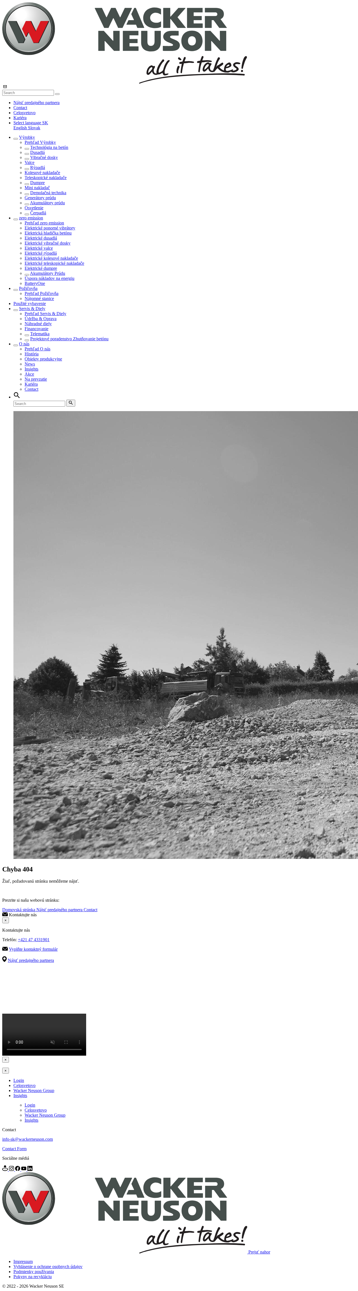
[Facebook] (18, 1169)
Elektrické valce (39, 248)
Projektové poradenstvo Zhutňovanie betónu (69, 338)
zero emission (31, 217)
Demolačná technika (48, 192)
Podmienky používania (33, 1271)
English (20, 127)
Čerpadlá (38, 212)
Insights (31, 369)
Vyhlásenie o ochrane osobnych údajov (48, 1266)
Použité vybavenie (29, 303)
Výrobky (27, 137)
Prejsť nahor (259, 1252)
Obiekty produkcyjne (43, 359)
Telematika (40, 333)
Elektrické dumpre (41, 268)
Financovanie (36, 328)
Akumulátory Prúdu (47, 273)
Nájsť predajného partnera (36, 102)
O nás (24, 343)
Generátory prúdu (40, 197)
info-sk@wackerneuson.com (27, 1139)
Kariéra (20, 117)
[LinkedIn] (29, 1169)
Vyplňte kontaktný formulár (33, 949)
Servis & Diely (32, 308)
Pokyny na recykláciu (32, 1276)
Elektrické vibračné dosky (47, 243)
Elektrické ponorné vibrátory (50, 228)
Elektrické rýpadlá (41, 253)
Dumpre (37, 182)
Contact (20, 107)
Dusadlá (37, 152)
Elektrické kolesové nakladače (51, 258)
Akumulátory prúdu (47, 202)
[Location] (5, 1169)
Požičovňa (28, 288)
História (32, 354)
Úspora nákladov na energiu (49, 278)
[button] (30, 122)
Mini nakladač (37, 187)
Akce (29, 374)
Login (18, 1080)
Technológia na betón (49, 147)
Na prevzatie (36, 379)
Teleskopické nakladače (46, 177)
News (30, 364)
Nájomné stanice (39, 298)
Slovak (34, 127)
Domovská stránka (19, 909)
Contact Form (14, 1148)
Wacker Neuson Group (33, 1090)
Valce (29, 162)
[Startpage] (124, 82)
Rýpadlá (37, 167)
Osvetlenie (34, 207)
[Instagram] (12, 1169)
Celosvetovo (24, 112)
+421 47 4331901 (34, 939)
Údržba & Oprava (40, 318)
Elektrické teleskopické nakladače (54, 263)
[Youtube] (24, 1169)
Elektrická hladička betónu (48, 233)
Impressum (23, 1261)
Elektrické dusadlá (41, 238)
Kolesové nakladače (42, 172)
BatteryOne (35, 283)
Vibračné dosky (44, 157)
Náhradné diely (38, 323)
